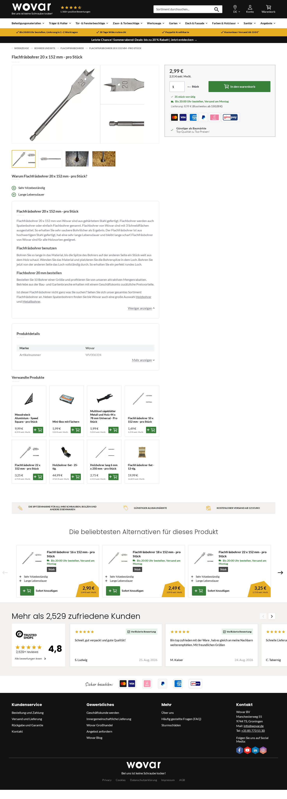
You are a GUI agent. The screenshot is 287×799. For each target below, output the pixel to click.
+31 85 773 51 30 (253, 730)
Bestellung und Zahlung (28, 712)
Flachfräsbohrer (72, 48)
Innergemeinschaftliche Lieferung (108, 719)
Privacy (106, 780)
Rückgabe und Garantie (27, 725)
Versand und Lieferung (27, 719)
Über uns (167, 712)
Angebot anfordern (99, 731)
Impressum (168, 780)
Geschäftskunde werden (102, 712)
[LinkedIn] (256, 750)
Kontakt (17, 731)
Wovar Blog (94, 737)
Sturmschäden (171, 725)
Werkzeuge (21, 48)
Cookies (121, 780)
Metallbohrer (31, 301)
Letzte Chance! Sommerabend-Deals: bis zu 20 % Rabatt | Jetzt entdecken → (144, 39)
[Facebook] (240, 750)
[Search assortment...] (216, 9)
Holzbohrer (143, 297)
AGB (182, 780)
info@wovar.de (254, 726)
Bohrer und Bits (44, 48)
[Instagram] (263, 750)
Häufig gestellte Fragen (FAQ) (181, 719)
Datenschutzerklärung (143, 780)
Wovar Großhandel (99, 725)
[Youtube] (248, 750)
